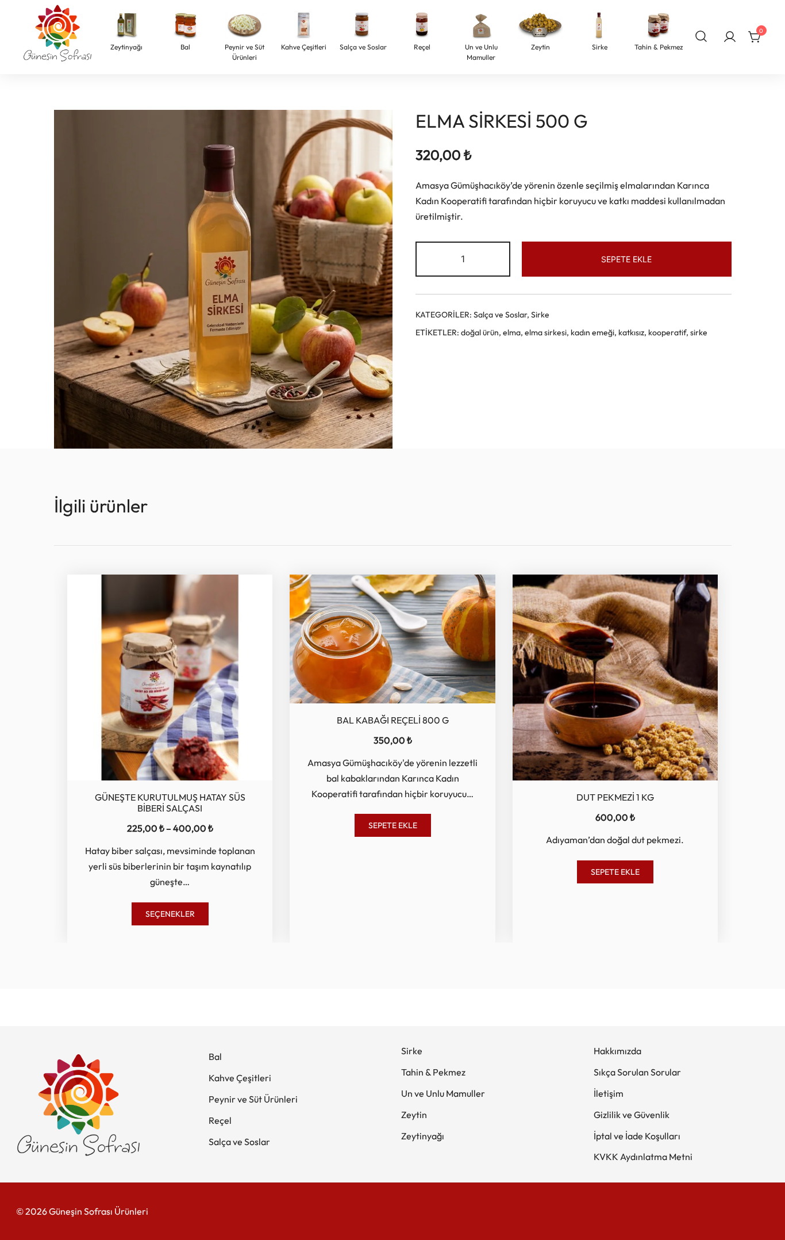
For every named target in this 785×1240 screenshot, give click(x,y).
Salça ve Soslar (500, 314)
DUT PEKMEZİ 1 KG (615, 797)
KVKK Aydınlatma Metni (643, 1156)
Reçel (220, 1120)
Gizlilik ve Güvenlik (631, 1114)
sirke (698, 332)
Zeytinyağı (422, 1136)
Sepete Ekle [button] (392, 825)
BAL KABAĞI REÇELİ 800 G (393, 720)
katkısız (631, 332)
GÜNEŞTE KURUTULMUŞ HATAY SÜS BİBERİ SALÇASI (170, 802)
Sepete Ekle (626, 259)
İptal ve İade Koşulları (637, 1136)
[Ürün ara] (701, 36)
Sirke (540, 314)
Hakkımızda (617, 1051)
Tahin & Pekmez (433, 1072)
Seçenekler (170, 914)
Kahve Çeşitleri (240, 1078)
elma (512, 332)
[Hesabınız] (730, 37)
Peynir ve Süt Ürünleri (253, 1099)
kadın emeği (592, 332)
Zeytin (414, 1114)
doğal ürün (480, 332)
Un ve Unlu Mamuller (443, 1093)
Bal (215, 1056)
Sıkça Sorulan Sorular (637, 1072)
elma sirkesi (546, 332)
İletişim (609, 1093)
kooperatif (667, 332)
